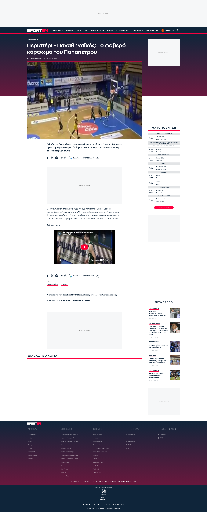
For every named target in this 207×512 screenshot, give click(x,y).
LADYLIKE (115, 504)
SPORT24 (86, 504)
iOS (161, 438)
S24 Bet (95, 455)
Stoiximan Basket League (70, 455)
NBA (62, 465)
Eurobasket (65, 476)
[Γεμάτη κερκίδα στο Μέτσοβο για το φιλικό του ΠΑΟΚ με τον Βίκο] (175, 360)
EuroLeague (65, 462)
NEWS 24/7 (96, 504)
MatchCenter (97, 434)
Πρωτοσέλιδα (97, 445)
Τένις (30, 445)
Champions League (67, 445)
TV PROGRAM (137, 30)
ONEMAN (106, 504)
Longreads (97, 472)
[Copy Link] (61, 157)
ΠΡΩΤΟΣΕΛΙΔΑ (122, 30)
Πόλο (30, 448)
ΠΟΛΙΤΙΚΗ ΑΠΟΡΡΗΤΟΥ (127, 482)
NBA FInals (64, 469)
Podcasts (96, 469)
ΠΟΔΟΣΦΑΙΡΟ (154, 308)
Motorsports (32, 455)
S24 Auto (96, 458)
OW (122, 504)
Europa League (66, 448)
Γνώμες (95, 465)
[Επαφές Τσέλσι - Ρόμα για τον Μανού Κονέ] (175, 346)
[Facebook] (47, 157)
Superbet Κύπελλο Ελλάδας (70, 441)
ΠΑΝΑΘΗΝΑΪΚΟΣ (52, 284)
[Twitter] (52, 157)
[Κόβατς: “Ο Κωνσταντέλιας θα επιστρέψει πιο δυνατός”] (175, 313)
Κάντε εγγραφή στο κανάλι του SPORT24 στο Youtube (68, 300)
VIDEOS (110, 30)
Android (163, 434)
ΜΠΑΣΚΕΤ (152, 355)
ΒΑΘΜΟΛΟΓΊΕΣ (152, 30)
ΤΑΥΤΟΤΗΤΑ (75, 482)
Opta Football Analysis (101, 448)
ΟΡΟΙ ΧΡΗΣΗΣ (110, 482)
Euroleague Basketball (167, 30)
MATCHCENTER (97, 30)
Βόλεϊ (30, 441)
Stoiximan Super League (69, 434)
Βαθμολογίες (97, 441)
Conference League (68, 451)
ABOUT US (86, 482)
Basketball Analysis (100, 451)
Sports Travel (98, 462)
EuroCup (64, 472)
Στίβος (30, 458)
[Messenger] (56, 157)
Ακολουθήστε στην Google (58, 295)
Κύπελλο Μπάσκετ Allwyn (69, 458)
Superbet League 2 (67, 438)
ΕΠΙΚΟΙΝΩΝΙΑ (98, 482)
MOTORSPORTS (154, 323)
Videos (95, 438)
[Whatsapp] (65, 157)
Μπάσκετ (70, 30)
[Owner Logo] (103, 492)
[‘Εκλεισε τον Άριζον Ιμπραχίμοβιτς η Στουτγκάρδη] (175, 375)
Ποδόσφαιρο (57, 30)
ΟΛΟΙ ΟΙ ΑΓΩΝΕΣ (164, 207)
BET (86, 30)
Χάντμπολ (31, 451)
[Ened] (103, 499)
